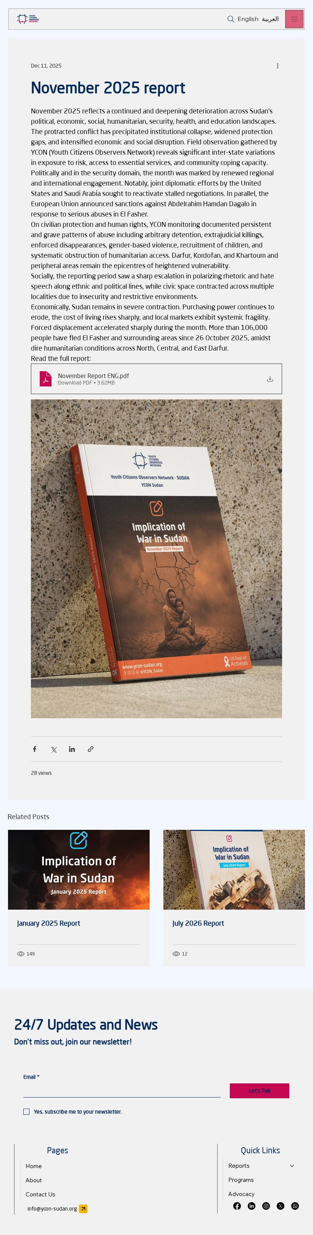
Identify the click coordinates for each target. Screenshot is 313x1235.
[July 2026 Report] (234, 870)
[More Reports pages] (292, 1166)
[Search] (230, 19)
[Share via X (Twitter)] (53, 749)
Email (31, 1076)
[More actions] (277, 65)
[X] (280, 1206)
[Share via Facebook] (34, 749)
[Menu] (294, 19)
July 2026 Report (198, 923)
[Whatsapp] (295, 1206)
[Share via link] (90, 749)
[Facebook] (237, 1206)
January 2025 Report (48, 923)
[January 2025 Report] (79, 870)
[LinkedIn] (251, 1206)
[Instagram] (266, 1206)
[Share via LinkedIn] (72, 749)
